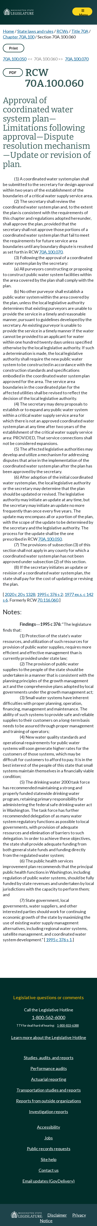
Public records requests (48, 1148)
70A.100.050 (14, 58)
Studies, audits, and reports (48, 1057)
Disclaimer (57, 1215)
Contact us (49, 1170)
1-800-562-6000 (48, 1017)
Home (8, 31)
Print (13, 48)
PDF (12, 72)
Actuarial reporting (48, 1079)
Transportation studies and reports (48, 1090)
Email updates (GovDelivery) (48, 1181)
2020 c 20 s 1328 (20, 594)
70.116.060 (47, 600)
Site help (49, 1159)
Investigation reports (48, 1111)
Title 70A (79, 31)
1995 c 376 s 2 (50, 594)
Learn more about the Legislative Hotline (48, 1037)
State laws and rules (35, 31)
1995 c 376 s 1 (59, 939)
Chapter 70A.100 (18, 36)
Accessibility (48, 1127)
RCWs (62, 31)
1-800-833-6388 (68, 1025)
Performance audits (48, 1068)
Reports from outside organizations (48, 1100)
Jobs (48, 1137)
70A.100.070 (77, 58)
